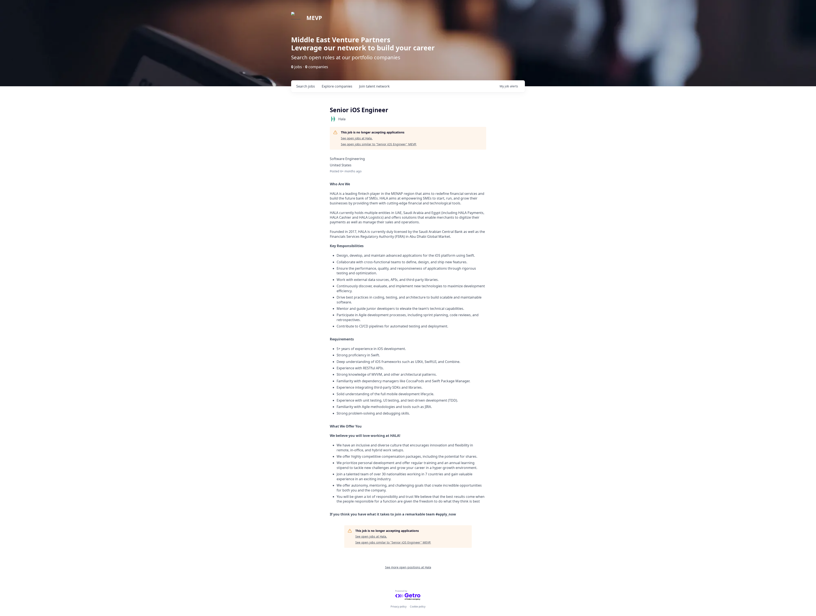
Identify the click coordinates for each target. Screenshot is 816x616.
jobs (305, 86)
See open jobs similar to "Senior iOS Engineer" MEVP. (378, 144)
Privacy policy (399, 606)
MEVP (314, 18)
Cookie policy (417, 606)
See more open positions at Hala (408, 567)
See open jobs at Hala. (357, 138)
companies (337, 86)
